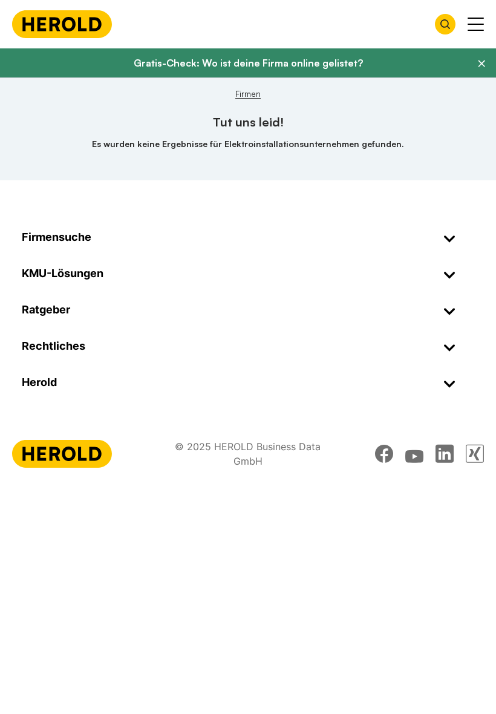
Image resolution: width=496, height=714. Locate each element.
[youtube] (414, 454)
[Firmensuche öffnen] (445, 24)
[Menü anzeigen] (476, 24)
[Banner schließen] (481, 63)
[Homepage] (62, 24)
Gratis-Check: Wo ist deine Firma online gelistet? (248, 63)
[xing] (475, 454)
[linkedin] (445, 454)
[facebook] (384, 454)
